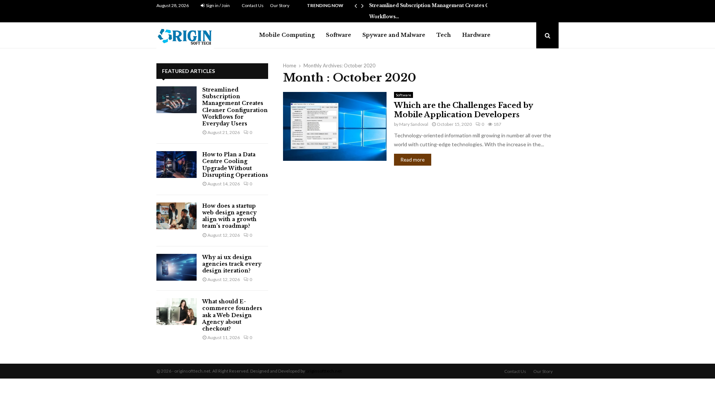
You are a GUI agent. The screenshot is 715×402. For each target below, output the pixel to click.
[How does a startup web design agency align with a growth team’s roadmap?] (176, 215)
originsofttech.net (324, 371)
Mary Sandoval (413, 124)
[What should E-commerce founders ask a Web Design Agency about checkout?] (176, 311)
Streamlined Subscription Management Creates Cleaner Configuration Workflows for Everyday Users (235, 106)
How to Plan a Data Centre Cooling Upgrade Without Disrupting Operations (235, 164)
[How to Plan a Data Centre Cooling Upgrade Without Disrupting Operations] (176, 164)
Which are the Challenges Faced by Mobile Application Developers (463, 110)
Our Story (279, 5)
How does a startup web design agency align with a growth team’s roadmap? (229, 216)
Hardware (476, 35)
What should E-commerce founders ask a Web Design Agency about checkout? (232, 315)
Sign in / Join (217, 5)
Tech (443, 35)
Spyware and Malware (393, 35)
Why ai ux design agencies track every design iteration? (231, 264)
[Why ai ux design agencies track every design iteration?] (176, 267)
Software (338, 35)
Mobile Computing (287, 35)
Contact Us (253, 5)
